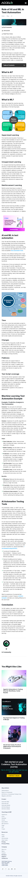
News (3, 851)
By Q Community (7, 27)
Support (4, 856)
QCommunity (5, 838)
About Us (4, 849)
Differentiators (5, 790)
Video (3, 836)
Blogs (3, 834)
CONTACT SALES (14, 775)
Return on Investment (7, 792)
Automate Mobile (6, 805)
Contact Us (5, 858)
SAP (3, 827)
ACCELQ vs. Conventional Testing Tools (11, 794)
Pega (3, 825)
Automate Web (5, 801)
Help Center (5, 840)
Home (3, 16)
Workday (4, 818)
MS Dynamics (5, 823)
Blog (8, 16)
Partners (4, 854)
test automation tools (17, 250)
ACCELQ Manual (6, 807)
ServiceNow (5, 821)
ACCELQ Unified (6, 809)
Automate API (5, 803)
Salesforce (4, 814)
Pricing (3, 842)
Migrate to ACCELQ (6, 796)
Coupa (3, 829)
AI (11, 16)
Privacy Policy (5, 843)
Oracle (3, 820)
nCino (3, 816)
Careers (4, 853)
